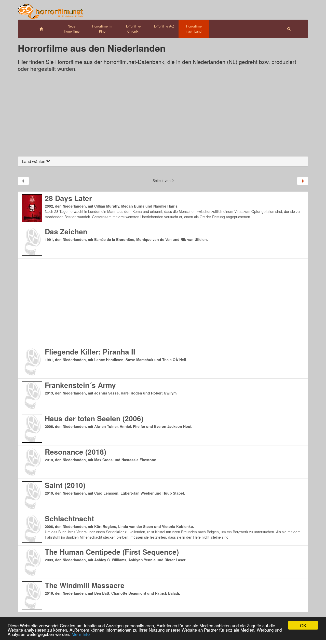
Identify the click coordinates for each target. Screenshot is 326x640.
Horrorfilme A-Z (163, 26)
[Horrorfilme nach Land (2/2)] (302, 181)
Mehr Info (81, 634)
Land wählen (34, 161)
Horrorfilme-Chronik (133, 29)
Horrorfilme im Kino (102, 29)
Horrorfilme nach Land (194, 29)
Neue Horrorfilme (71, 29)
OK (303, 625)
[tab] (163, 161)
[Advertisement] (163, 115)
